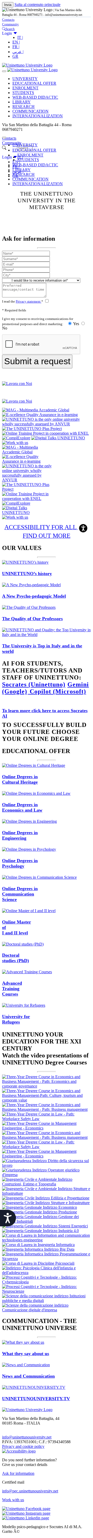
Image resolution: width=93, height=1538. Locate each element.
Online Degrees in (20, 779)
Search (10, 29)
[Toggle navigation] (4, 71)
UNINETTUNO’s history (27, 573)
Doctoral (15, 958)
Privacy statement (28, 301)
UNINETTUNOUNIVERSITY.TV (36, 1398)
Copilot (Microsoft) (57, 691)
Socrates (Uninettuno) (33, 684)
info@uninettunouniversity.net (26, 1437)
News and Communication (28, 1376)
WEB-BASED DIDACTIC (35, 97)
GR (15, 56)
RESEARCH (23, 106)
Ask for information (18, 1473)
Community (10, 24)
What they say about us (25, 1353)
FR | (15, 47)
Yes (76, 323)
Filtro (11, 148)
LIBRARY (21, 102)
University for (16, 1019)
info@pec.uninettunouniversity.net (30, 1491)
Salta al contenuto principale (37, 4)
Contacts (8, 20)
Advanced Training (12, 989)
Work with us (13, 1500)
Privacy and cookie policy (23, 1446)
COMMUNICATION (30, 111)
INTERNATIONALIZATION (37, 116)
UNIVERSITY (25, 78)
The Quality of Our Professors (32, 618)
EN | (16, 42)
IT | (20, 37)
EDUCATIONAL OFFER (34, 83)
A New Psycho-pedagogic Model (34, 596)
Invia (7, 5)
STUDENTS (23, 92)
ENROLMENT (25, 88)
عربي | (18, 51)
